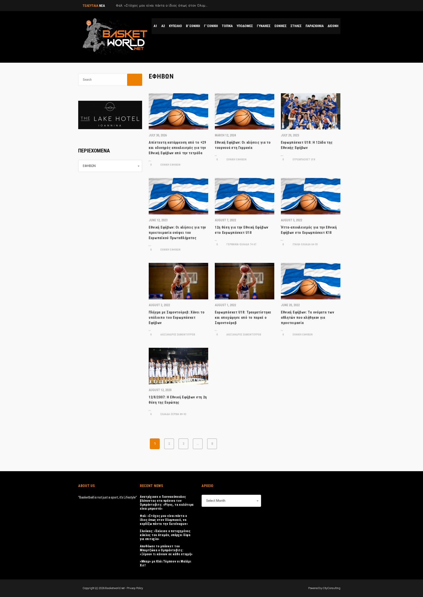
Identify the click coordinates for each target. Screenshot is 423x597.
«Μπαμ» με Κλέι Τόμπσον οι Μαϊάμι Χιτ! (165, 563)
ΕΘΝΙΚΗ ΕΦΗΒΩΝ (170, 164)
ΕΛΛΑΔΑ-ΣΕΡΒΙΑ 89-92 (173, 414)
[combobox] (110, 166)
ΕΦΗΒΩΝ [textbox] (89, 166)
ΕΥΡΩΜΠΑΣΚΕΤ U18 (303, 159)
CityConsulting (331, 588)
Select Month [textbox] (215, 501)
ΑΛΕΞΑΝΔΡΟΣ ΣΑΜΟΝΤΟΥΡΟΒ (177, 334)
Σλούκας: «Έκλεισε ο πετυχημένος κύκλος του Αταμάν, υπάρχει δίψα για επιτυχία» (165, 535)
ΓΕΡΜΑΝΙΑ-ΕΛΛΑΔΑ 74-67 (241, 244)
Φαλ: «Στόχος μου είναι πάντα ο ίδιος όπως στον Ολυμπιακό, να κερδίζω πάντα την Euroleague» (164, 520)
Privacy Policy (135, 588)
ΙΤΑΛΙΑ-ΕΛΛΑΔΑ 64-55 (305, 244)
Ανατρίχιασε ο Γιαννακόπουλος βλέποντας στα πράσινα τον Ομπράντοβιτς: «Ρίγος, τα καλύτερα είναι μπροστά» (167, 502)
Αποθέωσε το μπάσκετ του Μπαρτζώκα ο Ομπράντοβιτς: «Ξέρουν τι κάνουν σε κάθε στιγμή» (166, 550)
